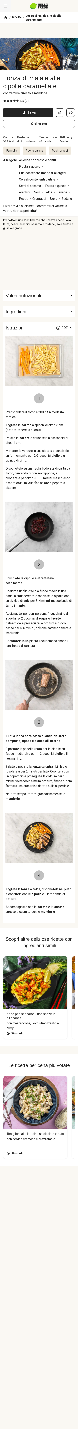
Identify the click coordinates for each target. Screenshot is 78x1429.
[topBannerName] (39, 31)
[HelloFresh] (39, 6)
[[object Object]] (60, 112)
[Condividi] (70, 112)
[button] (39, 312)
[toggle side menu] (5, 6)
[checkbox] (4, 101)
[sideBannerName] (39, 260)
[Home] (5, 17)
